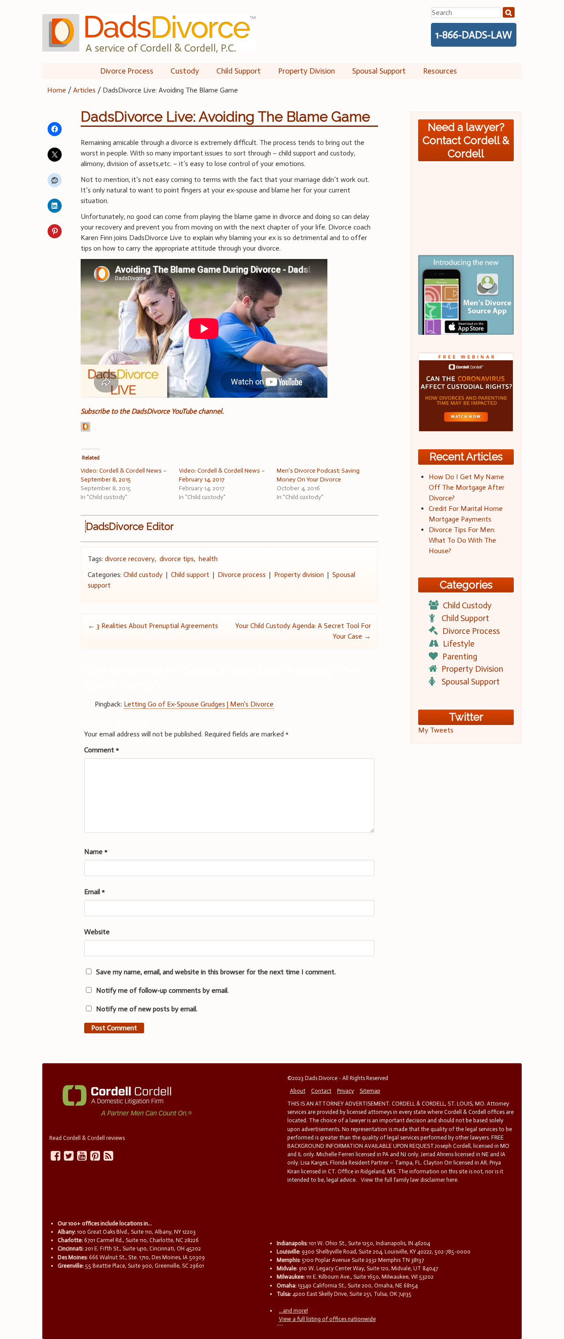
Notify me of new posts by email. (146, 1009)
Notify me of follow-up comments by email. (162, 990)
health (208, 559)
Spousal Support (379, 71)
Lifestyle (459, 644)
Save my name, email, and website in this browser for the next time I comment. (216, 972)
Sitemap (370, 1090)
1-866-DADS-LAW (473, 35)
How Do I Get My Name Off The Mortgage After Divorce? (467, 487)
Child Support (238, 71)
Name (96, 851)
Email (94, 892)
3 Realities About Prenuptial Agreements (153, 625)
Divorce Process (126, 71)
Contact (321, 1090)
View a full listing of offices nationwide (327, 1319)
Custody (185, 71)
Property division (299, 574)
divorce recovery (130, 559)
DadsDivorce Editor (130, 526)
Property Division (306, 71)
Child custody (143, 574)
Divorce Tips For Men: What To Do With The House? (462, 540)
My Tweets (435, 730)
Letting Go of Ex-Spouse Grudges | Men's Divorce (199, 704)
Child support (190, 574)
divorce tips (177, 559)
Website (97, 932)
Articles (84, 90)
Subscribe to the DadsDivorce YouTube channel (151, 411)
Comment (101, 750)
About (297, 1090)
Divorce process (242, 574)
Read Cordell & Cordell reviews (87, 1138)
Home (56, 90)
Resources (440, 71)
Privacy (345, 1090)
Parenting (459, 656)
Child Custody (467, 605)
